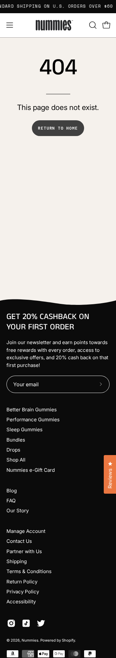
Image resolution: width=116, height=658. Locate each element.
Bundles (15, 440)
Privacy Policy (22, 592)
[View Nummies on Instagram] (11, 623)
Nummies (30, 640)
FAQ (11, 501)
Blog (11, 491)
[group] (58, 6)
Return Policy (21, 582)
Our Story (17, 510)
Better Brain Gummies (31, 410)
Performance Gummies (33, 419)
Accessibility (21, 602)
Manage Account (25, 531)
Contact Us (19, 541)
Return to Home (58, 128)
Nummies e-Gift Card (30, 470)
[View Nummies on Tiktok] (26, 623)
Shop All (15, 460)
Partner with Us (24, 551)
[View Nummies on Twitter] (41, 623)
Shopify (68, 640)
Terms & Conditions (29, 571)
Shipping (16, 561)
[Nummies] (58, 25)
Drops (13, 450)
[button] (92, 25)
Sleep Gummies (24, 429)
